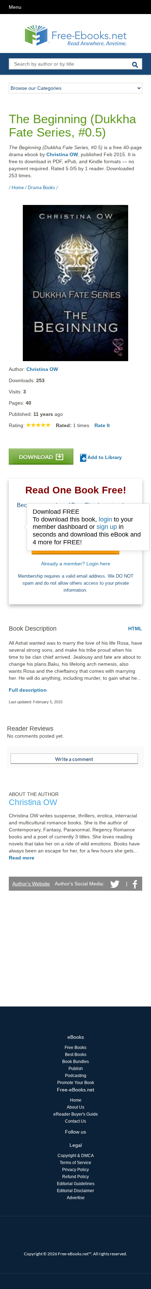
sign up (107, 526)
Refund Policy (75, 1176)
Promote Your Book (75, 1082)
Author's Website (31, 883)
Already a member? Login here (75, 563)
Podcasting (75, 1075)
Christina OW (62, 154)
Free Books (75, 1047)
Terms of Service (75, 1162)
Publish (75, 1068)
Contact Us (75, 1121)
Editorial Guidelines (75, 1183)
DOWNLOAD (36, 456)
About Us (75, 1107)
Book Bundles (75, 1061)
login (105, 519)
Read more (21, 858)
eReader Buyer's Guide (75, 1114)
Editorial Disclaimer (75, 1190)
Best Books (75, 1054)
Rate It (102, 425)
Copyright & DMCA (76, 1155)
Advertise (76, 1197)
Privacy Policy (75, 1169)
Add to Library (104, 457)
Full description (28, 690)
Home (75, 1100)
